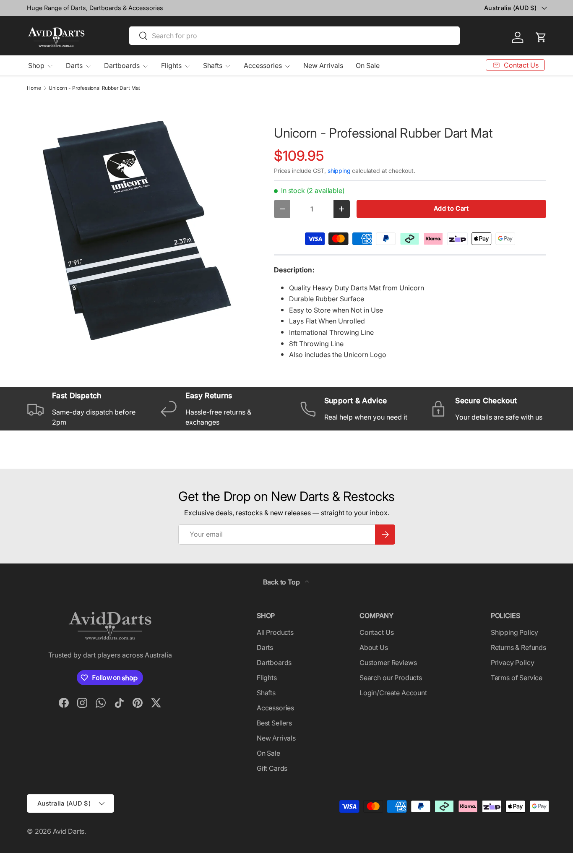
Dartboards (122, 65)
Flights (171, 65)
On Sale (368, 65)
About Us (373, 647)
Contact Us (376, 632)
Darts (74, 65)
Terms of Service (516, 677)
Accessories (263, 65)
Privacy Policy (512, 662)
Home (34, 88)
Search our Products (390, 677)
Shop (36, 65)
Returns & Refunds (518, 647)
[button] (541, 37)
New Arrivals (323, 65)
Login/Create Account (393, 693)
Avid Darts (68, 831)
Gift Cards (272, 768)
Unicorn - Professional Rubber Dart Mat (94, 88)
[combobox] (294, 35)
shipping (339, 170)
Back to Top (282, 582)
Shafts (212, 65)
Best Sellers (274, 723)
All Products (275, 632)
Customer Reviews (388, 662)
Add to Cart (451, 208)
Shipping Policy (515, 632)
